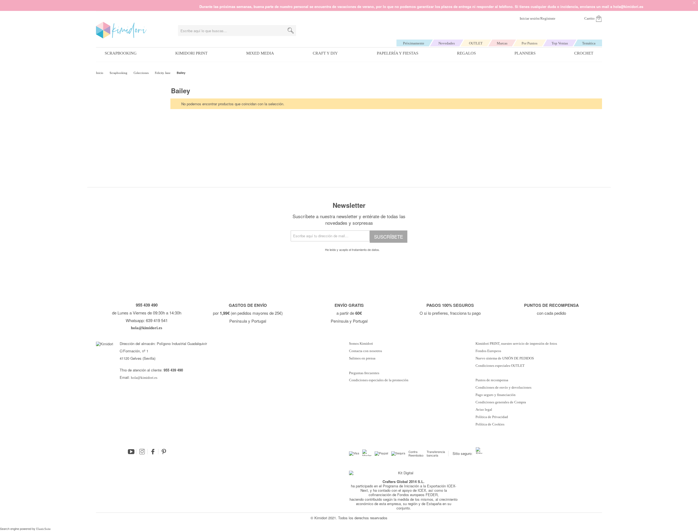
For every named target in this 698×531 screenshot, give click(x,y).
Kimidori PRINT (191, 53)
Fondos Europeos (488, 351)
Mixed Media (260, 53)
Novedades (446, 43)
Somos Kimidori (361, 344)
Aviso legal (484, 410)
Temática (588, 43)
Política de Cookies (490, 424)
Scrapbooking (121, 53)
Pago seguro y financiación (496, 395)
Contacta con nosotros (365, 351)
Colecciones (141, 72)
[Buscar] (290, 30)
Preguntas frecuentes (364, 373)
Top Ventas (560, 43)
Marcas (502, 43)
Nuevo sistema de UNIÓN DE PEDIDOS (505, 358)
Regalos (466, 53)
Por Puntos (529, 43)
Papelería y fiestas (397, 53)
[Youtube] (131, 451)
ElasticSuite (43, 528)
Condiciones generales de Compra (501, 402)
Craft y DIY (325, 53)
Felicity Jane (163, 72)
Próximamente (413, 43)
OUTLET (476, 43)
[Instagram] (142, 451)
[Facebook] (153, 451)
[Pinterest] (163, 451)
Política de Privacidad (492, 417)
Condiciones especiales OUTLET (500, 366)
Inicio (100, 72)
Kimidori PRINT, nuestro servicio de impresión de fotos (516, 344)
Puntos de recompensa (492, 380)
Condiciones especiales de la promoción (379, 380)
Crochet (583, 53)
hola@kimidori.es (144, 378)
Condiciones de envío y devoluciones (503, 387)
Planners (525, 53)
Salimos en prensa (362, 358)
